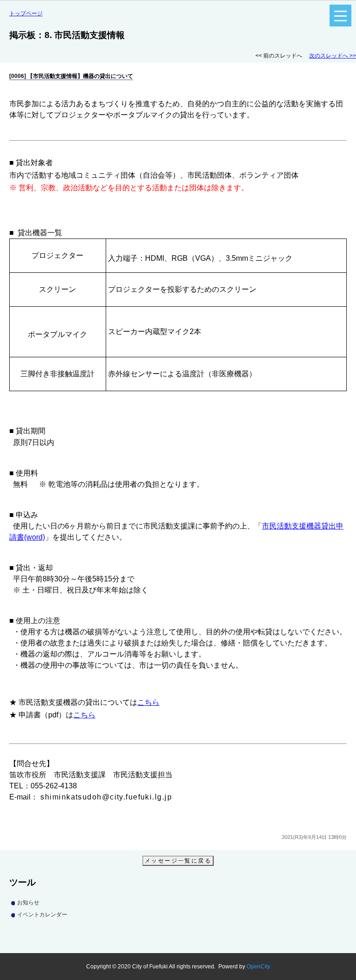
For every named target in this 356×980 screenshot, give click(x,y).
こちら (148, 702)
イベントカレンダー (42, 914)
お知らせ (28, 902)
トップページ (26, 13)
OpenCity (258, 966)
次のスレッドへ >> (332, 55)
